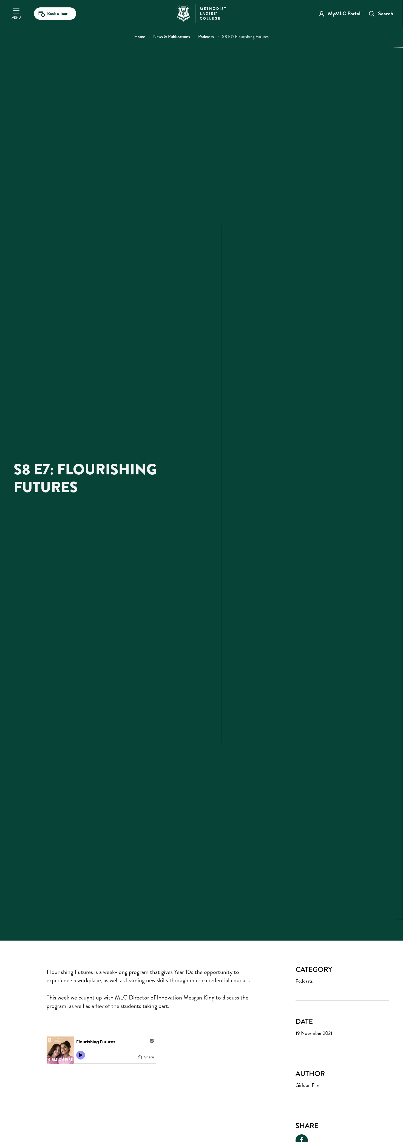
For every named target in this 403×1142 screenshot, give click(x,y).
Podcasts (206, 36)
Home (139, 36)
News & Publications (171, 36)
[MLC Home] (201, 13)
